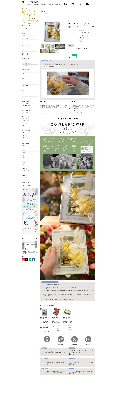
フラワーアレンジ (43, 15)
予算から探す (28, 4)
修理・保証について (27, 177)
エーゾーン (25, 76)
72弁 (24, 162)
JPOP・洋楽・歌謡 (26, 108)
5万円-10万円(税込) (26, 63)
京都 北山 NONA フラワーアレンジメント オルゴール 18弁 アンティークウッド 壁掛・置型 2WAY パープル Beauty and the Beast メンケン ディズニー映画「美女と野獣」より (44, 323)
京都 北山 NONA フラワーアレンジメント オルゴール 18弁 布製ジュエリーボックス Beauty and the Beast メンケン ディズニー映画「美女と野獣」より (56, 322)
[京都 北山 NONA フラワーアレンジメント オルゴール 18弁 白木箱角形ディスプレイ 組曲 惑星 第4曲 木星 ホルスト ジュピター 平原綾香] (67, 312)
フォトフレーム (26, 125)
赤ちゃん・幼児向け (27, 140)
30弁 (24, 155)
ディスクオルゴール (26, 130)
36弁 (24, 157)
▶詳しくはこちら (45, 354)
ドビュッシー (25, 35)
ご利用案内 (25, 168)
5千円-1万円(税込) (26, 58)
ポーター (24, 92)
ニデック (24, 83)
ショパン (24, 40)
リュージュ (25, 95)
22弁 (24, 150)
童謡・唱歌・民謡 (26, 105)
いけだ (24, 71)
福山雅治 (24, 33)
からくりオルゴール (27, 118)
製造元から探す (36, 4)
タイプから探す (51, 4)
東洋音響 (24, 88)
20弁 (24, 148)
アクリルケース (26, 128)
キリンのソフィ (26, 38)
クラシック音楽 (26, 103)
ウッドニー (25, 73)
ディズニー (25, 31)
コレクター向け (26, 137)
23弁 (24, 152)
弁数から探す (58, 4)
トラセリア (25, 80)
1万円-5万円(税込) (26, 61)
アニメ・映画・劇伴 (44, 13)
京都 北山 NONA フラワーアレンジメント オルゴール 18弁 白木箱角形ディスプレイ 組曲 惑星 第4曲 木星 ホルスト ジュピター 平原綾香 (67, 321)
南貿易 (24, 90)
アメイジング (25, 45)
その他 (24, 97)
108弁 (24, 164)
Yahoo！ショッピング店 (27, 185)
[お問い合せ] (88, 336)
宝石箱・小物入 (26, 120)
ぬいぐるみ (25, 135)
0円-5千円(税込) (26, 56)
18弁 (41, 17)
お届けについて (26, 170)
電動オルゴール (26, 132)
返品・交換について (27, 175)
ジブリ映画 (25, 28)
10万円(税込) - (25, 65)
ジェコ (24, 78)
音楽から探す (43, 4)
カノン (24, 43)
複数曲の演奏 (25, 112)
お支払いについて (26, 173)
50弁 (24, 160)
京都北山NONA (43, 11)
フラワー (24, 47)
